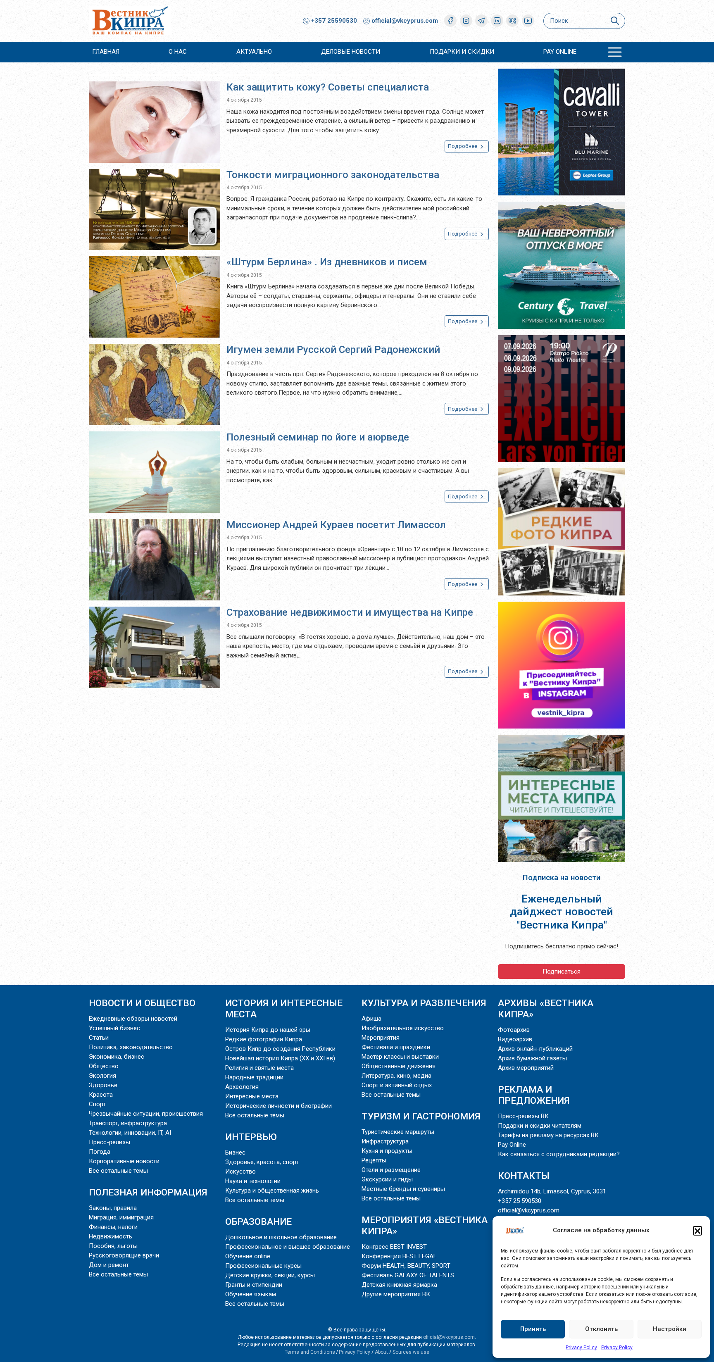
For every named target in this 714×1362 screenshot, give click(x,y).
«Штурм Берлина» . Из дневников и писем (326, 262)
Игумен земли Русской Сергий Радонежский (333, 349)
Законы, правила (113, 1208)
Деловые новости (350, 51)
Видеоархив (515, 1039)
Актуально (254, 51)
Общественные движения (399, 1066)
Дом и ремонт (109, 1265)
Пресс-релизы (109, 1142)
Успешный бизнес (114, 1028)
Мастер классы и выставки (400, 1056)
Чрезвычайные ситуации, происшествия (146, 1113)
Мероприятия (381, 1037)
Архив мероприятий (526, 1068)
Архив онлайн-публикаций (535, 1048)
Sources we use (411, 1352)
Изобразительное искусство (403, 1028)
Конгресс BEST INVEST (394, 1246)
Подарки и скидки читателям (539, 1125)
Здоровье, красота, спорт (262, 1162)
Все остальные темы (118, 1170)
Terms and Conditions (310, 1352)
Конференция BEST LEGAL (399, 1256)
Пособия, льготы (113, 1246)
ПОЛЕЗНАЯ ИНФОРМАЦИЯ (148, 1192)
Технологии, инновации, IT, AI (130, 1132)
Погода (99, 1151)
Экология (102, 1075)
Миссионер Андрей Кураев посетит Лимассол (336, 525)
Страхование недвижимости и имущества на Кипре (349, 612)
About (381, 1352)
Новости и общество (142, 1003)
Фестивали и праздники (396, 1047)
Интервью (251, 1136)
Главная (105, 51)
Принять (533, 1329)
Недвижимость (110, 1236)
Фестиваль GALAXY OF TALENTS (408, 1275)
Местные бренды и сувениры (403, 1189)
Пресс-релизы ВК (523, 1116)
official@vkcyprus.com (404, 20)
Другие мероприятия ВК (396, 1294)
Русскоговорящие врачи (124, 1255)
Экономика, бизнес (116, 1056)
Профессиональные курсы (263, 1265)
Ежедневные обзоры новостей (133, 1018)
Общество (104, 1066)
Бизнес (235, 1152)
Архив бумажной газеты (532, 1058)
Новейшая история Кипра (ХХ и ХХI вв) (280, 1058)
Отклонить (601, 1329)
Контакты (524, 1175)
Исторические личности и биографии (278, 1106)
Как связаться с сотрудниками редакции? (559, 1154)
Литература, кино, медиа (396, 1075)
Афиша (371, 1018)
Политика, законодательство (131, 1047)
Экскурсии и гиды (387, 1179)
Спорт (97, 1104)
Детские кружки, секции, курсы (270, 1275)
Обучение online (247, 1256)
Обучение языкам (250, 1294)
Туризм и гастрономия (421, 1116)
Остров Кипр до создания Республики (280, 1048)
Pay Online (559, 51)
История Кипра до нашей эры (267, 1029)
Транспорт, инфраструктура (128, 1123)
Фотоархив (514, 1029)
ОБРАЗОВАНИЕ (258, 1221)
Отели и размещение (391, 1170)
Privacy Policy (581, 1347)
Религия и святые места (259, 1068)
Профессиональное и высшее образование (287, 1246)
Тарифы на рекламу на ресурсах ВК (548, 1135)
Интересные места (251, 1096)
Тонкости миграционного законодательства (332, 175)
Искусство (240, 1171)
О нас (178, 51)
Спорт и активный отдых (397, 1085)
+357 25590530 (333, 20)
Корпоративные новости (124, 1161)
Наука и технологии (253, 1181)
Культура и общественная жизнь (272, 1190)
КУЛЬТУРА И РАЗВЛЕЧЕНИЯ (424, 1003)
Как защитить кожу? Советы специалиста (327, 87)
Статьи (99, 1037)
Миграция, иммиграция (121, 1217)
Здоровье (103, 1085)
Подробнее (463, 146)
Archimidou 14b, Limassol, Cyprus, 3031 (552, 1191)
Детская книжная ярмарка (399, 1284)
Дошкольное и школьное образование (281, 1237)
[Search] (615, 21)
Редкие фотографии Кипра (263, 1039)
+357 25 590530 (519, 1201)
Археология (242, 1087)
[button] (697, 1230)
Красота (101, 1094)
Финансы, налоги (113, 1227)
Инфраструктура (385, 1141)
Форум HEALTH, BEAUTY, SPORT (406, 1265)
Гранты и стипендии (253, 1284)
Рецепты (374, 1160)
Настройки (669, 1329)
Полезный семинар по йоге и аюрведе (317, 437)
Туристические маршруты (398, 1132)
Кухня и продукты (387, 1151)
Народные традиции (254, 1077)
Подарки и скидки (462, 51)
